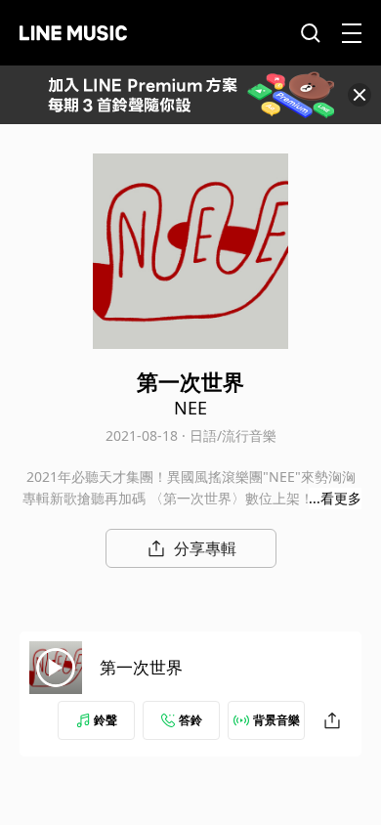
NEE (190, 407)
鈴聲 (105, 720)
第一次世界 (141, 667)
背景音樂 (276, 720)
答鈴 (190, 720)
